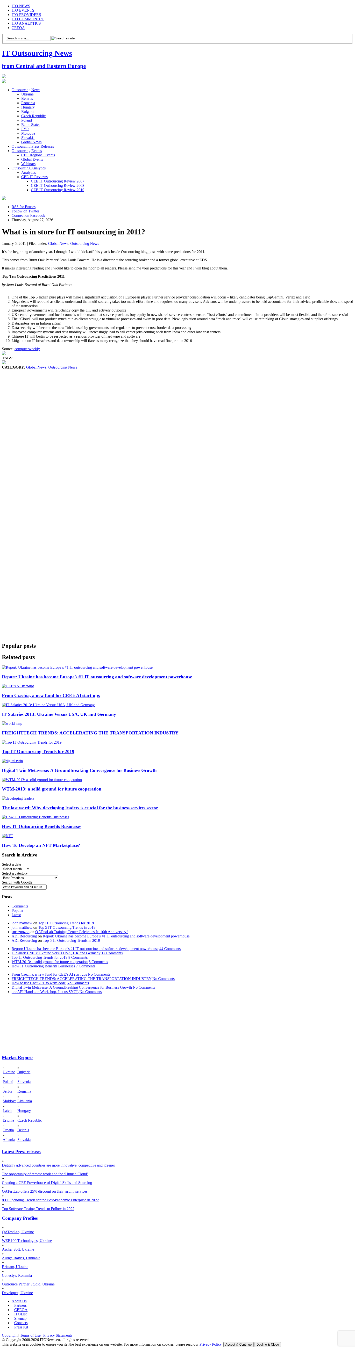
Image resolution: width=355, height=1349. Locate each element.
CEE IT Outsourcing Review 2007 (57, 181)
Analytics (28, 172)
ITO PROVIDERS (26, 15)
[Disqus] (177, 443)
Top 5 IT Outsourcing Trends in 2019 (66, 927)
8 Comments (78, 957)
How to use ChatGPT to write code (39, 983)
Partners (20, 1305)
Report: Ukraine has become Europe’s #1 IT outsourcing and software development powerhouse (97, 676)
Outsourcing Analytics (29, 168)
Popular (17, 910)
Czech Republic (33, 116)
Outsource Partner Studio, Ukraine (28, 1284)
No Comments (99, 974)
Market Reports (17, 1057)
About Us (19, 1301)
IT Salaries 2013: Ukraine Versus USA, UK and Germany (59, 714)
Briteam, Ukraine (15, 1267)
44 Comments (170, 949)
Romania (28, 103)
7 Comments (85, 966)
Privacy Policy (210, 1344)
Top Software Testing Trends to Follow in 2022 (38, 1209)
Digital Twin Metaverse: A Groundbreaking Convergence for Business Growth (79, 770)
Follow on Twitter (25, 211)
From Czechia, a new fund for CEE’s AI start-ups (51, 695)
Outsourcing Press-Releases (33, 146)
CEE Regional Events (38, 155)
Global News (31, 142)
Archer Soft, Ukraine (18, 1249)
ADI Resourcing (24, 936)
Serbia (7, 1091)
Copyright (9, 1335)
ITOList (20, 1314)
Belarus (27, 98)
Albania (9, 1140)
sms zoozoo (20, 932)
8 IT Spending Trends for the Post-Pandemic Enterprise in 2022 (50, 1200)
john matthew (22, 923)
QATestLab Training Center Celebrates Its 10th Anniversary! (81, 932)
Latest (16, 915)
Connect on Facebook (28, 215)
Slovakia (28, 138)
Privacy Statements (57, 1335)
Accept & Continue (238, 1344)
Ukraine (27, 94)
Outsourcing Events (27, 151)
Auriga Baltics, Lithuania (21, 1258)
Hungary (28, 107)
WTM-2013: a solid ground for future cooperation (51, 788)
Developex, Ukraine (17, 1293)
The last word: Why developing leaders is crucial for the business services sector (80, 807)
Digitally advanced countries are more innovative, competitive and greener (58, 1165)
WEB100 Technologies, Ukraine (27, 1241)
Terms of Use (30, 1335)
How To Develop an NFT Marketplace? (41, 845)
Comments (20, 906)
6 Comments (98, 962)
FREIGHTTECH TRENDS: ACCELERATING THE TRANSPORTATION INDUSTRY (90, 732)
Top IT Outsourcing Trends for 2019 (38, 751)
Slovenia (24, 1082)
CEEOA (18, 28)
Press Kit (21, 1327)
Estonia (8, 1120)
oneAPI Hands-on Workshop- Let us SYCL (45, 992)
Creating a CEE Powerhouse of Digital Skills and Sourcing (47, 1183)
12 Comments (112, 953)
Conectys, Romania (17, 1275)
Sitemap (20, 1318)
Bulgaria (27, 111)
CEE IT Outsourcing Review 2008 (57, 185)
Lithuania (24, 1101)
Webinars (28, 164)
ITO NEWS (21, 6)
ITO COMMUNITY (28, 19)
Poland (26, 120)
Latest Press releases (21, 1151)
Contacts (21, 1323)
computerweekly (27, 349)
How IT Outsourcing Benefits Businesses (41, 826)
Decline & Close (267, 1344)
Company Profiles (20, 1218)
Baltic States (30, 125)
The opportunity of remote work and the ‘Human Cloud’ (45, 1174)
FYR (25, 129)
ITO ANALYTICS (26, 23)
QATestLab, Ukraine (18, 1232)
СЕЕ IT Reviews (34, 177)
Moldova (28, 133)
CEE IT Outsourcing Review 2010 (57, 190)
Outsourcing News (26, 90)
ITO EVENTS (23, 10)
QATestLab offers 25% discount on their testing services (44, 1191)
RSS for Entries (24, 207)
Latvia (7, 1111)
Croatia (8, 1130)
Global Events (32, 159)
